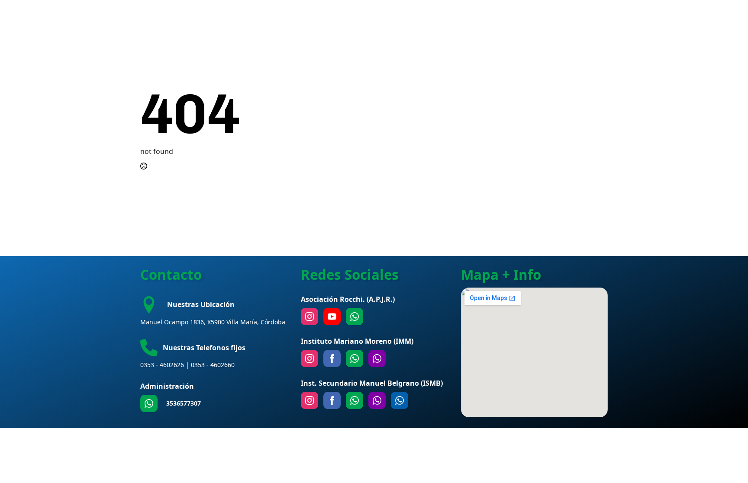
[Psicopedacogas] (399, 400)
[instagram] (309, 316)
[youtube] (332, 316)
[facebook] (332, 358)
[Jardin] (377, 358)
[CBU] (354, 400)
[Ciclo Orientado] (377, 400)
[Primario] (354, 358)
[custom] (149, 403)
